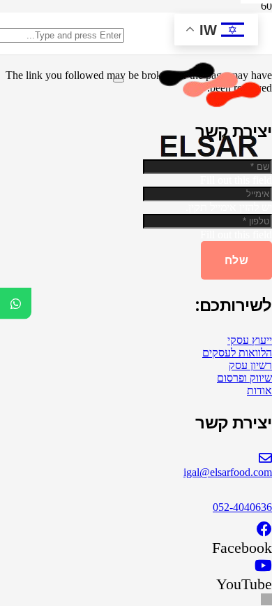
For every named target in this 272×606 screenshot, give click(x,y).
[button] (266, 599)
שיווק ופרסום (244, 378)
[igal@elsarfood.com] (136, 458)
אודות (259, 390)
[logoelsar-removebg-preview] (205, 163)
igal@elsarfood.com (227, 472)
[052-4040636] (136, 493)
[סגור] (118, 80)
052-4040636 (242, 507)
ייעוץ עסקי (249, 340)
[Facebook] (264, 529)
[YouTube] (263, 566)
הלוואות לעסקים (237, 353)
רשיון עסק (250, 365)
